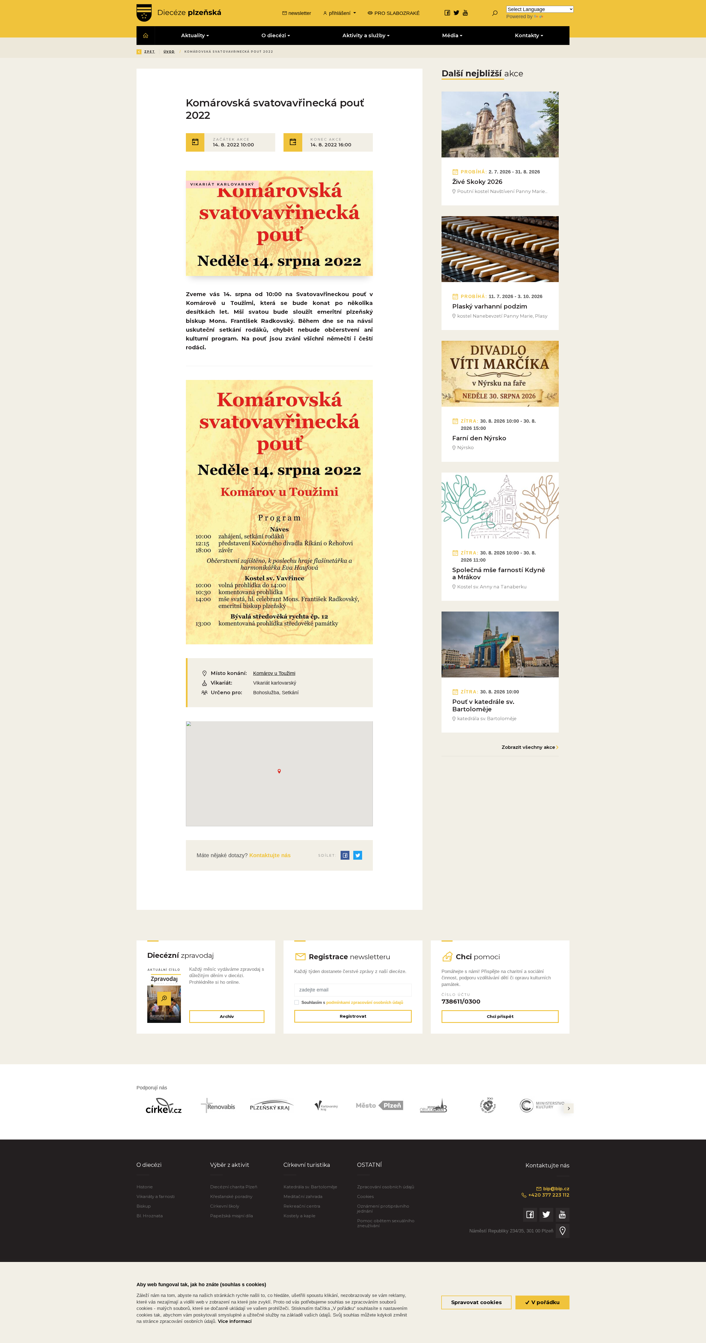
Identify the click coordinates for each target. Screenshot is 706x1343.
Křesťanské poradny (231, 1196)
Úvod (169, 51)
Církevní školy (224, 1206)
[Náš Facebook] (447, 12)
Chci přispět (500, 1016)
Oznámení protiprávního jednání (383, 1208)
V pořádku (545, 1302)
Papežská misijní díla (231, 1215)
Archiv (227, 1016)
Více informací (235, 1321)
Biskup (144, 1206)
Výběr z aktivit (229, 1164)
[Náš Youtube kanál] (465, 12)
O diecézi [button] (273, 35)
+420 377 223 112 (548, 1195)
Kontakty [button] (527, 35)
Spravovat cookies (476, 1302)
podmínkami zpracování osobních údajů (364, 1002)
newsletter (299, 13)
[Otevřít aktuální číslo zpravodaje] (164, 998)
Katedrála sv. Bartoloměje (310, 1186)
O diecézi (149, 1164)
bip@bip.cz (555, 1188)
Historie (145, 1186)
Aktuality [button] (193, 35)
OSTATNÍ (369, 1164)
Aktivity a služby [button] (364, 35)
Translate (554, 16)
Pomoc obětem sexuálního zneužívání (385, 1223)
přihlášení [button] (340, 13)
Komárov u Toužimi (274, 673)
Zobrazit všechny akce (528, 747)
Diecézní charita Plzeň (233, 1186)
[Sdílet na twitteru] (357, 855)
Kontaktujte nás (269, 855)
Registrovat (353, 1016)
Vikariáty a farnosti (156, 1196)
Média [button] (450, 35)
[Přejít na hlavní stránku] (179, 13)
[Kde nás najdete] (562, 1231)
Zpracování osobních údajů (385, 1186)
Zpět (149, 51)
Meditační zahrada (303, 1196)
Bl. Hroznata (150, 1215)
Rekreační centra (302, 1206)
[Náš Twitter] (456, 12)
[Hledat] (494, 13)
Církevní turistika (307, 1164)
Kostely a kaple (299, 1215)
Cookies (365, 1196)
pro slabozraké (396, 13)
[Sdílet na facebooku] (345, 855)
